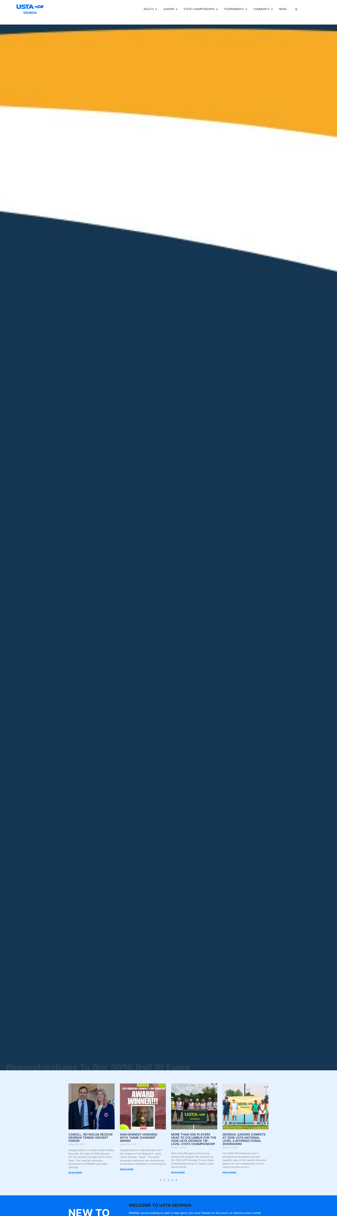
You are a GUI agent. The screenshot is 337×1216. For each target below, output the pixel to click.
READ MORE (75, 1172)
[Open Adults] (156, 9)
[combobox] (308, 9)
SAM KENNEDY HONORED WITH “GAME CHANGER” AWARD (138, 1138)
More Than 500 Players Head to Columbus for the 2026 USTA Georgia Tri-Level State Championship (193, 1139)
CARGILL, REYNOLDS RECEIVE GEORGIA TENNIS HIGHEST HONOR (90, 1138)
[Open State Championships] (217, 9)
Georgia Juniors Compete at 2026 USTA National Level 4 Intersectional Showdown (244, 1139)
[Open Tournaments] (246, 9)
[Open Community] (272, 9)
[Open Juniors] (176, 9)
